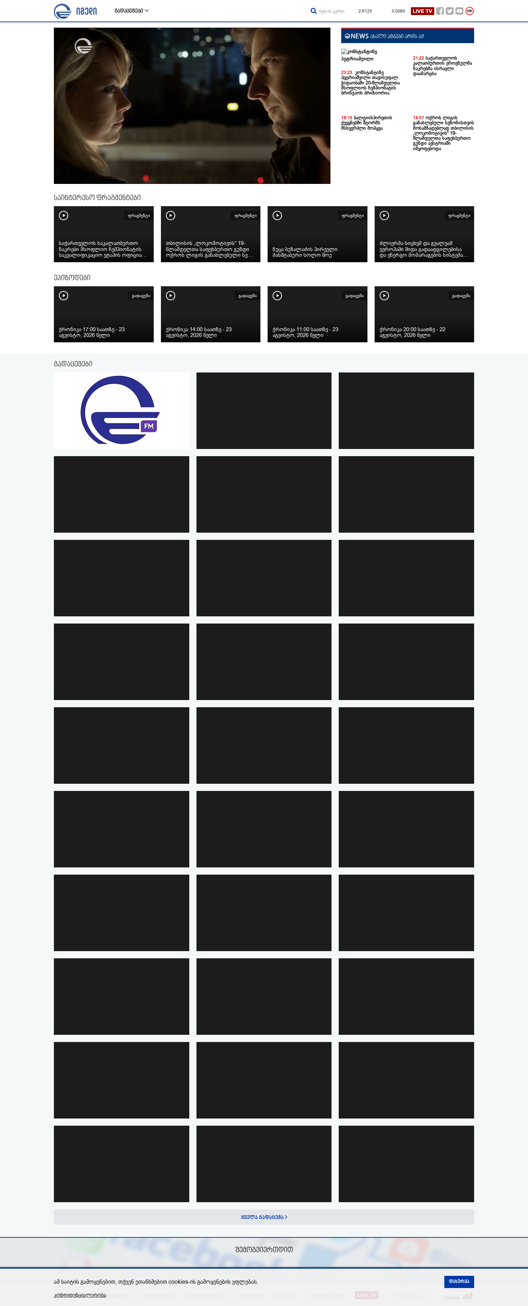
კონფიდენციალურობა (80, 1295)
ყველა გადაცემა (263, 1218)
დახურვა (459, 1282)
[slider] (91, 176)
